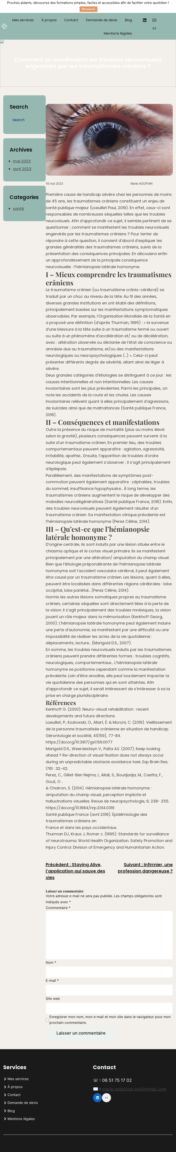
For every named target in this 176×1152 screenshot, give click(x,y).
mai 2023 (22, 161)
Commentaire (58, 908)
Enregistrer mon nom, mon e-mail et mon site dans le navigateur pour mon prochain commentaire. (110, 1020)
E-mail (52, 980)
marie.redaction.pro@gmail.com (134, 1088)
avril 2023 (22, 169)
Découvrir (88, 9)
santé (18, 208)
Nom (51, 962)
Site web (53, 998)
